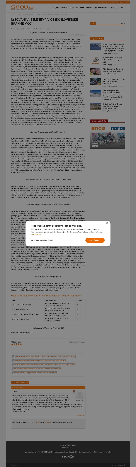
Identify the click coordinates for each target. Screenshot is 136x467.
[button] (42, 240)
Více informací (36, 234)
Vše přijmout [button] (95, 240)
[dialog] (68, 233)
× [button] (107, 223)
